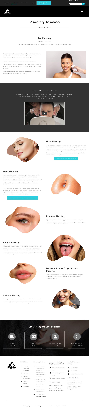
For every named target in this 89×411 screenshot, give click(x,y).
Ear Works (26, 373)
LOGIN (14, 4)
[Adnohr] (11, 361)
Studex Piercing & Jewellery (26, 368)
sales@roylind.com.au (77, 373)
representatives (41, 396)
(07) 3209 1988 (74, 367)
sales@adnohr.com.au (58, 378)
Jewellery (26, 386)
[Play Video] (44, 113)
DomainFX (62, 406)
